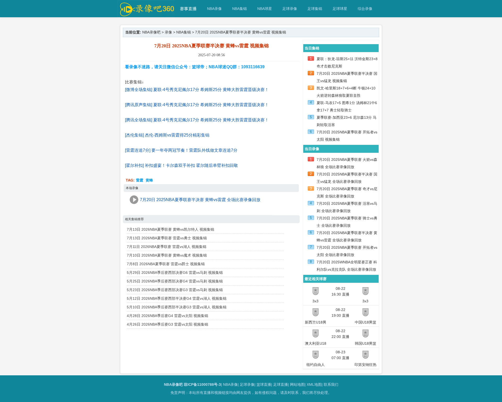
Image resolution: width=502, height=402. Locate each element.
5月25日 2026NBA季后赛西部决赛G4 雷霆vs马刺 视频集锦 (175, 281)
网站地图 (297, 384)
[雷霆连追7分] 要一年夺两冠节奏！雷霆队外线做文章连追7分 (181, 150)
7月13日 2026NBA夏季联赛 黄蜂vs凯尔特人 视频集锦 (170, 229)
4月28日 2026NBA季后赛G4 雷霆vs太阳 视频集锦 (167, 316)
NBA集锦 (239, 9)
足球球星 (340, 9)
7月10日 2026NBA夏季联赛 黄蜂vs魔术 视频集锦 (167, 255)
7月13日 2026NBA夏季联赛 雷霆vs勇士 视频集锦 (167, 238)
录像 (168, 32)
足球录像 (289, 9)
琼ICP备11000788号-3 (202, 384)
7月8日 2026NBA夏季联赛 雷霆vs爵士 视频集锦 (166, 264)
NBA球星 (264, 9)
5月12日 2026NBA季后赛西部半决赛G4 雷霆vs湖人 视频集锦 (176, 298)
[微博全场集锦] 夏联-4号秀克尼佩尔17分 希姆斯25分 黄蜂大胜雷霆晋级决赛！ (197, 89)
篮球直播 (263, 384)
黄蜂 (149, 180)
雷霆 (139, 180)
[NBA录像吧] (146, 15)
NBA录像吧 (151, 32)
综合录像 (365, 9)
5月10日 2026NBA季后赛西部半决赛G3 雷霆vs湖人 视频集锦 (176, 307)
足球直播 (280, 384)
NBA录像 (214, 9)
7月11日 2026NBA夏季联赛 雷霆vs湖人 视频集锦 (166, 247)
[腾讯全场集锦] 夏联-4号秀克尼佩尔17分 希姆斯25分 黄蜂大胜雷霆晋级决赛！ (197, 120)
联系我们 (331, 384)
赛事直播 (188, 9)
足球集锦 (314, 9)
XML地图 (314, 384)
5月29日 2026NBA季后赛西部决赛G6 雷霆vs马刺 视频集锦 (175, 272)
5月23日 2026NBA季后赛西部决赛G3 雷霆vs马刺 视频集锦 (175, 290)
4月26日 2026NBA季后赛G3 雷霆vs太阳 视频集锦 (167, 324)
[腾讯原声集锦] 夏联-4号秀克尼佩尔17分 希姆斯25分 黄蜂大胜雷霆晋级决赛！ (197, 105)
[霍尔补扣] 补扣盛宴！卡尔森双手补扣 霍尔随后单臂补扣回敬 (181, 165)
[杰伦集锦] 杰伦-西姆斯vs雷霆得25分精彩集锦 (167, 135)
